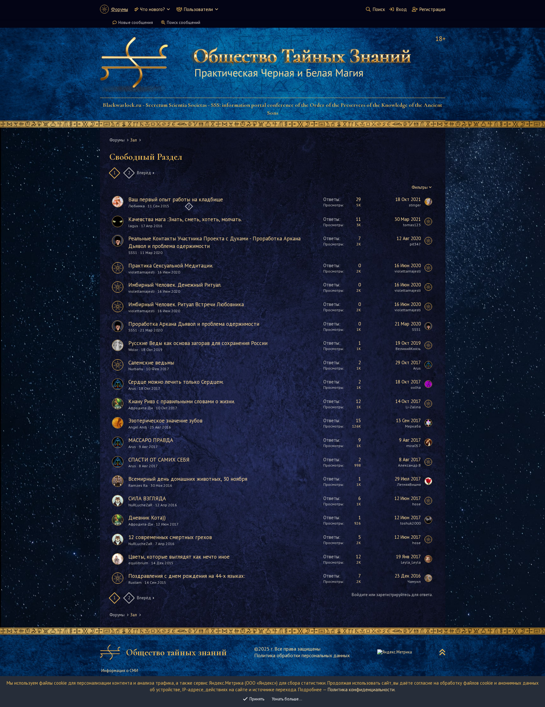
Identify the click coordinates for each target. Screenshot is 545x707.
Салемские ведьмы (151, 362)
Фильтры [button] (420, 187)
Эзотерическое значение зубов (165, 420)
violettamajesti (141, 272)
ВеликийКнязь (408, 348)
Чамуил (414, 581)
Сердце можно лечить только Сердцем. (176, 381)
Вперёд (144, 172)
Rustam (135, 582)
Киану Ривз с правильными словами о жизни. (181, 401)
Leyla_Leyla (411, 562)
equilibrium (138, 562)
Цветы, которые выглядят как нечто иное (179, 556)
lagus (133, 225)
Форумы (119, 9)
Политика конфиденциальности (361, 690)
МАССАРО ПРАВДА (150, 440)
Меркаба (413, 426)
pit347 (415, 244)
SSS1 (132, 252)
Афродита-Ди (140, 407)
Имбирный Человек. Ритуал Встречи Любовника (186, 304)
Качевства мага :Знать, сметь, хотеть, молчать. (185, 219)
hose (416, 504)
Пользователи (198, 9)
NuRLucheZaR (140, 505)
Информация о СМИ (119, 670)
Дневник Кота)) (147, 517)
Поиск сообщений (183, 22)
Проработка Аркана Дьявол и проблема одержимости (193, 323)
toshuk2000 (410, 523)
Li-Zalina (413, 407)
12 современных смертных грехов (170, 537)
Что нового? (152, 9)
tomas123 (412, 224)
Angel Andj (137, 427)
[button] (168, 9)
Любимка (136, 206)
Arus (417, 368)
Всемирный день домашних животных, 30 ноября (187, 478)
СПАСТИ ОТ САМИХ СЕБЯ (159, 459)
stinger (415, 205)
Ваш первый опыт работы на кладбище (175, 199)
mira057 (413, 445)
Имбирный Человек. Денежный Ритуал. (174, 284)
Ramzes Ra (138, 485)
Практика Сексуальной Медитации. (170, 265)
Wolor (133, 349)
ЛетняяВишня (409, 484)
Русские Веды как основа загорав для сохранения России (197, 343)
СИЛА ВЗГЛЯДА (147, 498)
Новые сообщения (135, 22)
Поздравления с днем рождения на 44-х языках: (186, 575)
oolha (416, 387)
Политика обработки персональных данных (302, 655)
